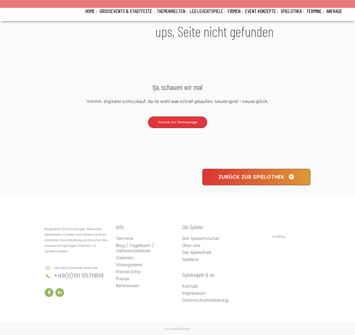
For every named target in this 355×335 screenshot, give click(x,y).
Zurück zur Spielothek (252, 176)
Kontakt (190, 286)
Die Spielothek (196, 252)
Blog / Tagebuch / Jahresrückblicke (135, 248)
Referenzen (127, 285)
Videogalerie (129, 264)
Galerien (125, 257)
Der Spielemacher (201, 238)
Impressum (194, 293)
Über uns (191, 245)
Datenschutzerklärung (205, 300)
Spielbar (190, 259)
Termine (124, 238)
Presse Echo (128, 271)
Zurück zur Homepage (177, 122)
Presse (122, 278)
